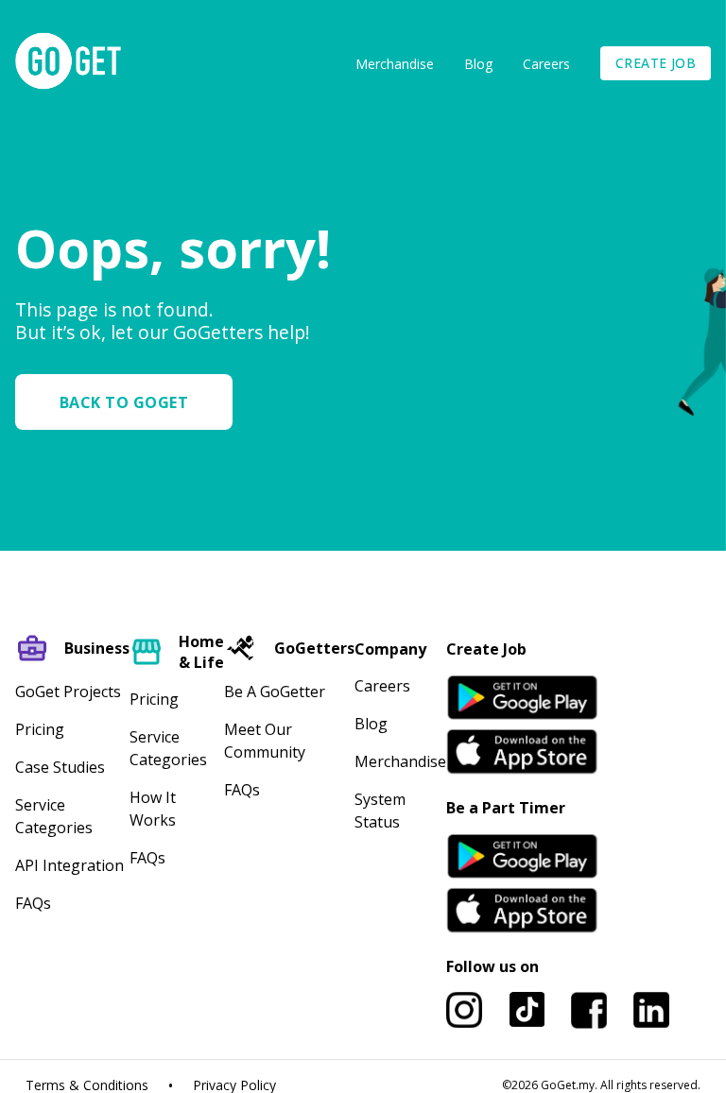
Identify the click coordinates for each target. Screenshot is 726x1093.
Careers (546, 64)
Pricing (39, 729)
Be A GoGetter (274, 691)
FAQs (33, 903)
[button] (131, 402)
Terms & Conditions (87, 1085)
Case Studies (60, 767)
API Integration (69, 865)
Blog (478, 64)
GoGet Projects (68, 691)
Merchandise (394, 64)
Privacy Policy (234, 1085)
